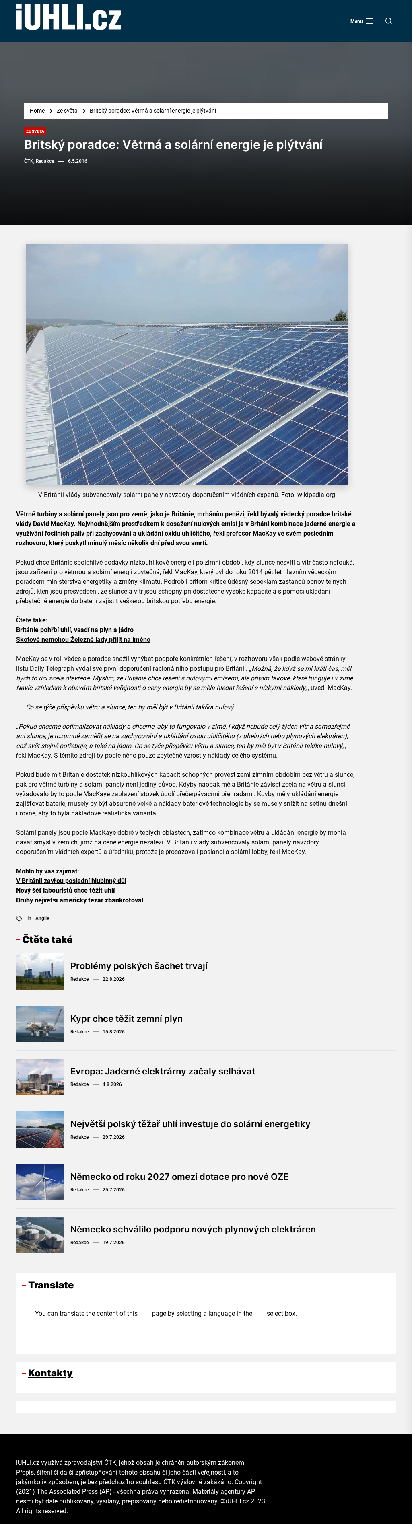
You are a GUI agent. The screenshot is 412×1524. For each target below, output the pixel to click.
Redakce (79, 979)
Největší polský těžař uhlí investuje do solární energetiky (190, 1124)
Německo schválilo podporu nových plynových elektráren (193, 1229)
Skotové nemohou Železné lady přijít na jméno (83, 639)
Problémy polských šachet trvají (139, 966)
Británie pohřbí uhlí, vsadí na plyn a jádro (75, 630)
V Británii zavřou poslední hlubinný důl (71, 881)
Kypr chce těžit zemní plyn (126, 1018)
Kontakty (50, 1373)
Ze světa (35, 131)
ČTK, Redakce (39, 161)
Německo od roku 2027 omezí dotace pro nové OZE (179, 1176)
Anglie (42, 918)
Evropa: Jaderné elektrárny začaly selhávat (162, 1071)
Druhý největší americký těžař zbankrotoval (79, 900)
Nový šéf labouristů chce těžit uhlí (65, 890)
